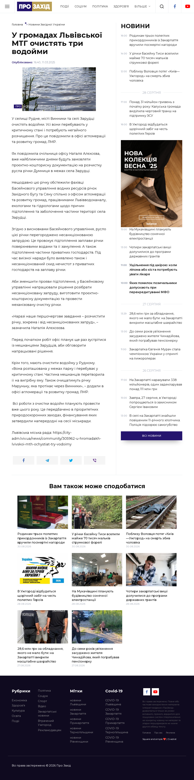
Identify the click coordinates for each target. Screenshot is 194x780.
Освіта (16, 716)
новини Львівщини (78, 702)
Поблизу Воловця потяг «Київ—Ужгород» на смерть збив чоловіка (150, 538)
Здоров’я (121, 6)
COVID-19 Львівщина (113, 702)
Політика (100, 6)
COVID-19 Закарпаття (113, 712)
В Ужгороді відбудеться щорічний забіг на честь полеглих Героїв (36, 596)
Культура (18, 710)
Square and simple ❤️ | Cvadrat (159, 739)
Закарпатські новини (47, 713)
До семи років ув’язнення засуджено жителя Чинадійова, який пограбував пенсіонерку (95, 655)
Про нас (158, 732)
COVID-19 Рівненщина (114, 739)
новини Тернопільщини (81, 730)
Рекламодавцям (49, 730)
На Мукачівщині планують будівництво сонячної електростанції (92, 596)
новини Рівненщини (79, 739)
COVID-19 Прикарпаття (114, 721)
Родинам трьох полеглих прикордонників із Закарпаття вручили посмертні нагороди (41, 538)
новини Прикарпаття (79, 721)
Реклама (170, 732)
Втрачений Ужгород (46, 723)
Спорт (42, 701)
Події (64, 6)
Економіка (19, 700)
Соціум (81, 6)
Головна (146, 732)
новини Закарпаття (78, 712)
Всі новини (151, 435)
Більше (141, 6)
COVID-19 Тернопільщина (116, 730)
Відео (42, 706)
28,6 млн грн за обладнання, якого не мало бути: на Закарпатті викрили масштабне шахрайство (40, 655)
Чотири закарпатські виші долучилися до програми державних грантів (146, 596)
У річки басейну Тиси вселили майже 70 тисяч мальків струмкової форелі (96, 538)
